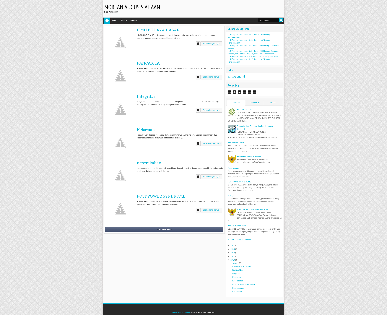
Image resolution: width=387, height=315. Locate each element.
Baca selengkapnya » (212, 44)
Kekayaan (146, 129)
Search (281, 20)
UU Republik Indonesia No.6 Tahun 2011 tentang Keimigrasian (255, 56)
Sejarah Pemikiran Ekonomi (239, 240)
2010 (233, 260)
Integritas (146, 96)
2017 (233, 245)
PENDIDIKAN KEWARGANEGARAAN (252, 209)
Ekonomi (133, 20)
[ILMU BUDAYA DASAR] (120, 43)
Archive (273, 102)
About (114, 20)
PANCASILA (148, 63)
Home (107, 21)
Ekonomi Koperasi (244, 110)
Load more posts (164, 229)
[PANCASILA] (120, 76)
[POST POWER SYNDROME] (120, 209)
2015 (233, 249)
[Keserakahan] (120, 176)
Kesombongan (238, 288)
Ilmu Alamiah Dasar (236, 143)
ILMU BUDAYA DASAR (158, 30)
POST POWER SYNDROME (161, 196)
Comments (254, 102)
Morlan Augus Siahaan (132, 7)
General (124, 20)
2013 (233, 253)
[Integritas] (120, 109)
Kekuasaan (237, 292)
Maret (235, 263)
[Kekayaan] (120, 142)
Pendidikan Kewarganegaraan (249, 156)
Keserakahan (149, 163)
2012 (233, 256)
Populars (236, 102)
